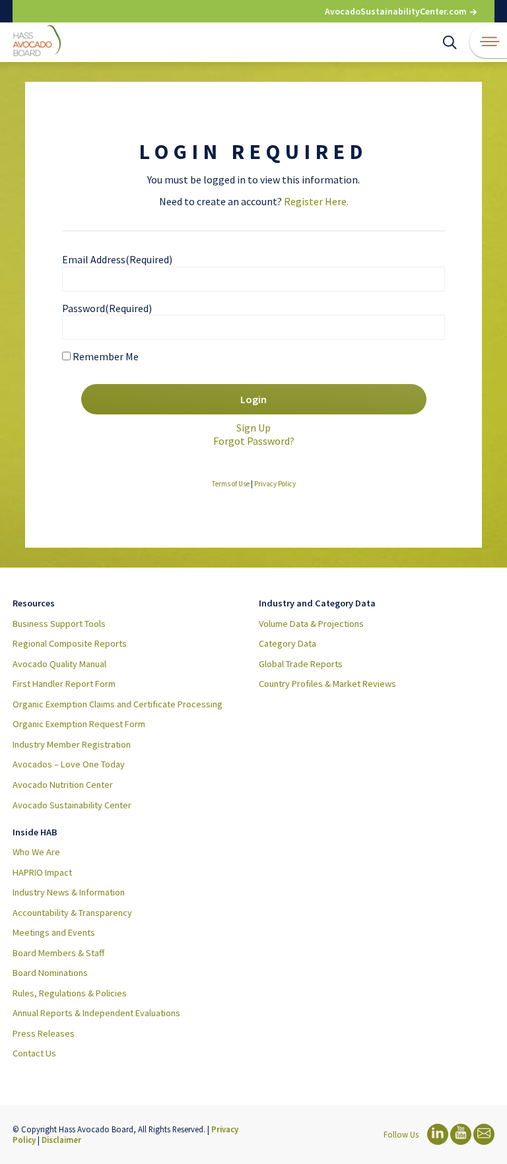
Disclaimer (61, 1139)
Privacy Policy (275, 483)
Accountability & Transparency (72, 913)
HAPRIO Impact (42, 872)
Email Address (117, 259)
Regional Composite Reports (70, 643)
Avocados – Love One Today (69, 764)
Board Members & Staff (58, 953)
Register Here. (316, 201)
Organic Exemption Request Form (79, 724)
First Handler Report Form (64, 684)
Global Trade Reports (301, 664)
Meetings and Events (54, 932)
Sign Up (253, 427)
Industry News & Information (69, 892)
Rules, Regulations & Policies (70, 993)
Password (107, 308)
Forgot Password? (253, 440)
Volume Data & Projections (311, 624)
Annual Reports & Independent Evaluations (96, 1013)
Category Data (287, 643)
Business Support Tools (59, 624)
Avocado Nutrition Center (63, 785)
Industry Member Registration (72, 744)
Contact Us (34, 1053)
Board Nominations (50, 973)
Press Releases (44, 1033)
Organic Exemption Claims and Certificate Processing (117, 704)
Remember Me (106, 356)
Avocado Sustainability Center (72, 805)
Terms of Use (231, 483)
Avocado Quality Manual (59, 664)
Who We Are (36, 852)
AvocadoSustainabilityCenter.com (397, 11)
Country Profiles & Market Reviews (327, 684)
